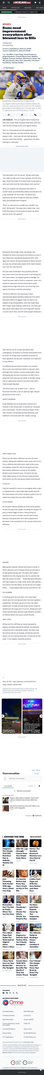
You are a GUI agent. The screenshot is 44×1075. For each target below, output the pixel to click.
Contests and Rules (9, 1015)
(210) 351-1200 (29, 1042)
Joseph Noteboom (9, 56)
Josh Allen (27, 60)
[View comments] (35, 115)
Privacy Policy (7, 1033)
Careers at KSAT (29, 1019)
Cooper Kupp (18, 54)
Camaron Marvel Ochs (23, 56)
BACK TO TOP (22, 985)
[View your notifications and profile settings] (39, 786)
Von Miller (9, 54)
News (4, 8)
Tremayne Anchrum (15, 58)
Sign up (38, 770)
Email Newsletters (8, 1011)
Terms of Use (28, 1029)
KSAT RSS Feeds (29, 1011)
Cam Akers (35, 60)
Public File (27, 1023)
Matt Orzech (27, 58)
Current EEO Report (9, 1029)
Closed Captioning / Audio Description (11, 1024)
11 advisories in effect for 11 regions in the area (26, 12)
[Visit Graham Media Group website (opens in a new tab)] (16, 1062)
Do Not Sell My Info (30, 1033)
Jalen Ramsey (10, 60)
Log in (33, 770)
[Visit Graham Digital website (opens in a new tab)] (28, 1062)
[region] (22, 793)
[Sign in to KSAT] (39, 2)
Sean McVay (7, 62)
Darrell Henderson (30, 54)
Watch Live (16, 8)
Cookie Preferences (30, 1037)
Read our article (7, 1052)
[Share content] (9, 115)
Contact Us (27, 1015)
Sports (7, 24)
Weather (28, 8)
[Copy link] (22, 115)
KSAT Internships (8, 1019)
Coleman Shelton (17, 62)
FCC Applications (8, 1037)
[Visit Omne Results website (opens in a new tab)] (22, 1003)
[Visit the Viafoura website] (36, 815)
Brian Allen (19, 60)
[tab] (8, 786)
